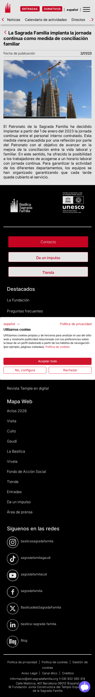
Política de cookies (57, 346)
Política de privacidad (76, 324)
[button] (11, 324)
